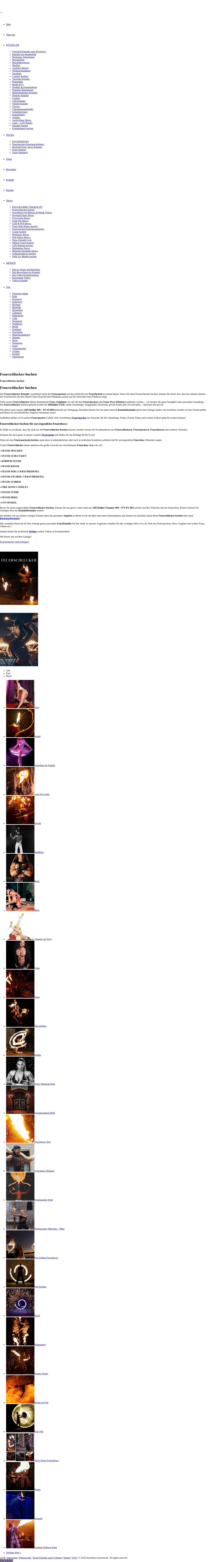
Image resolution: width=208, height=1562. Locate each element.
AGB (2, 1558)
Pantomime (17, 81)
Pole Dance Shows (21, 237)
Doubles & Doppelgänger (24, 87)
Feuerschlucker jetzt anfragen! (14, 542)
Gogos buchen (19, 232)
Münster (16, 337)
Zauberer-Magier (20, 68)
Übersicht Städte (20, 293)
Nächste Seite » (13, 1552)
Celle (14, 318)
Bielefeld (16, 307)
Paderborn (17, 302)
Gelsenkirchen (19, 348)
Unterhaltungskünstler (22, 109)
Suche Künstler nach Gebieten (47, 1558)
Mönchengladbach (21, 335)
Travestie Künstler (21, 79)
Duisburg (16, 329)
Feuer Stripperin (20, 152)
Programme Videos (21, 278)
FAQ (74, 1558)
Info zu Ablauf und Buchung (26, 269)
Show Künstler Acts (22, 240)
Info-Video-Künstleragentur (25, 275)
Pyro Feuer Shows (21, 218)
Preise (9, 159)
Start (8, 24)
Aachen (16, 351)
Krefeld (15, 354)
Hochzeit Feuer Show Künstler (27, 147)
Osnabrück (17, 332)
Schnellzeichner (19, 112)
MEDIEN (11, 263)
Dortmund (17, 321)
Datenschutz (25, 1558)
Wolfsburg (17, 324)
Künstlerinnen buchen (22, 128)
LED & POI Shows (21, 223)
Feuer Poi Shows (20, 221)
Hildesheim (17, 315)
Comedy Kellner (20, 76)
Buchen (10, 190)
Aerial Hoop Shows (21, 120)
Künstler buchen (20, 125)
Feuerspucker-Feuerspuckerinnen (28, 144)
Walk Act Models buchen (24, 256)
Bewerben (11, 169)
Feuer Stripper (19, 149)
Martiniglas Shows (21, 248)
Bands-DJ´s (17, 84)
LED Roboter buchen (22, 245)
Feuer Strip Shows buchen (25, 226)
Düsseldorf (17, 310)
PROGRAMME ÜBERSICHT (27, 207)
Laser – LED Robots (22, 123)
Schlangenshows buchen (24, 253)
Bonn (15, 340)
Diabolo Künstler (20, 95)
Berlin (15, 326)
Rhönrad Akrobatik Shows (25, 251)
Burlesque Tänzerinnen (23, 57)
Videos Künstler (20, 280)
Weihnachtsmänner (21, 71)
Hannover (17, 299)
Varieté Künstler (20, 103)
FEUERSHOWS (20, 141)
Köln (14, 296)
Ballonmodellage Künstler (24, 92)
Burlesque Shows (20, 234)
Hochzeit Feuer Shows (23, 215)
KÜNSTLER (12, 45)
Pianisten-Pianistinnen (22, 90)
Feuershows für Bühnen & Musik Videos (32, 212)
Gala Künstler (19, 101)
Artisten (16, 117)
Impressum (12, 1558)
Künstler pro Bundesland (24, 54)
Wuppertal (17, 343)
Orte (8, 287)
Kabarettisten (18, 114)
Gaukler (16, 98)
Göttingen (17, 313)
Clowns (16, 106)
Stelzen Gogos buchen (23, 242)
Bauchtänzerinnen (21, 62)
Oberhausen (18, 357)
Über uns (10, 34)
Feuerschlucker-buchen (23, 210)
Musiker (16, 65)
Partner (67, 1558)
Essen (15, 346)
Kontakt (10, 180)
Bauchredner (18, 60)
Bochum (16, 304)
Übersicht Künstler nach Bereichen (29, 51)
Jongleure (16, 73)
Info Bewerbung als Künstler (26, 272)
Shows (9, 200)
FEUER (10, 135)
